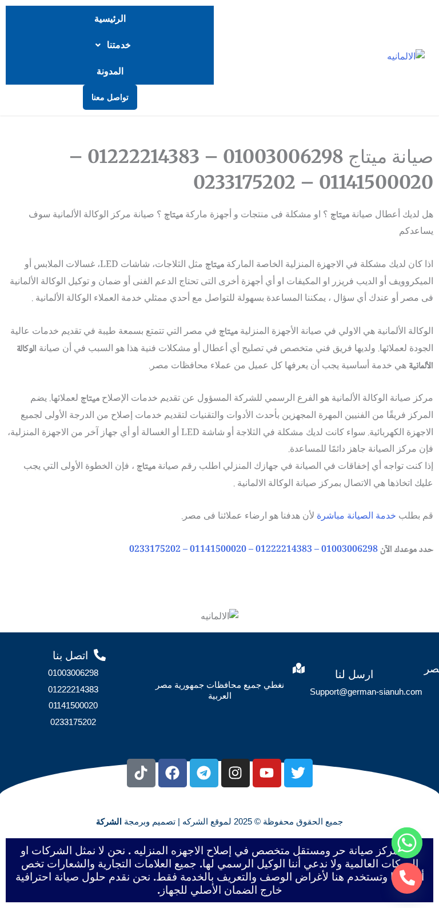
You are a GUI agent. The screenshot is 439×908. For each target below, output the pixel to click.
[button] (110, 45)
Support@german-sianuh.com (366, 691)
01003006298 (73, 673)
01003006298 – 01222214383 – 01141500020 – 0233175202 (253, 549)
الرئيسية (110, 18)
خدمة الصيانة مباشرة (356, 516)
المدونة (110, 71)
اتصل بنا (70, 656)
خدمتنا (119, 45)
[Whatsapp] (407, 842)
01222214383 (73, 689)
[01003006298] (407, 878)
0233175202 (73, 722)
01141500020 (73, 705)
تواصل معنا (110, 97)
